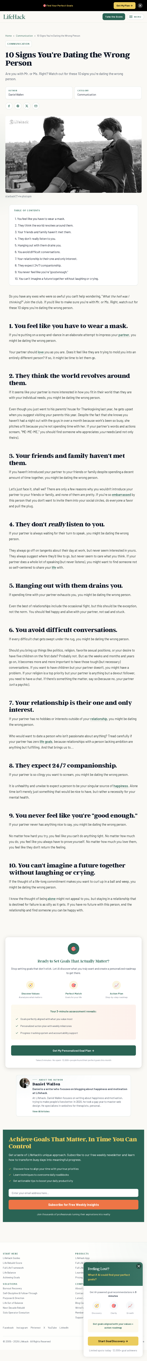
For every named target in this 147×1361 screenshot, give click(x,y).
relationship (98, 719)
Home (8, 35)
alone (52, 899)
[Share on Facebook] (9, 106)
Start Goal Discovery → (113, 1341)
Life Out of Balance (13, 1302)
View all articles (40, 1111)
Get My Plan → (125, 5)
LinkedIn (64, 1327)
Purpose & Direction (13, 1297)
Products (82, 1253)
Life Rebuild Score (12, 1262)
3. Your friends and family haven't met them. (43, 232)
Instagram (22, 1327)
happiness (120, 786)
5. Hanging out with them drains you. (38, 245)
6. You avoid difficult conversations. (37, 252)
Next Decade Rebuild (14, 1307)
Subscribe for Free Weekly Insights (73, 1205)
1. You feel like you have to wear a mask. (40, 218)
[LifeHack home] (14, 17)
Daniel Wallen (16, 94)
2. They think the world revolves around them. (44, 225)
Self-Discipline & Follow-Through (20, 1293)
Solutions (10, 1283)
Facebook (8, 1327)
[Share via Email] (35, 106)
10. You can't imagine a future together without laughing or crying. (57, 278)
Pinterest (36, 1327)
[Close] (140, 5)
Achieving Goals (11, 1277)
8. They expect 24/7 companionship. (38, 265)
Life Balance (9, 1272)
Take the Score (114, 16)
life (54, 567)
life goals (46, 741)
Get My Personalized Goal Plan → (73, 1050)
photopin (27, 196)
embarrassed (121, 494)
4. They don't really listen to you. (35, 238)
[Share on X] (26, 106)
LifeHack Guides (11, 1257)
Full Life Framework (13, 1267)
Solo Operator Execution (16, 1312)
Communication (24, 35)
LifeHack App (82, 1257)
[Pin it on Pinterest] (18, 106)
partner (123, 335)
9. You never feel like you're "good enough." (41, 272)
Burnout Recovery (12, 1288)
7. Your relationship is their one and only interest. (46, 258)
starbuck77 (11, 196)
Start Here (10, 1253)
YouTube (52, 1327)
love (41, 352)
